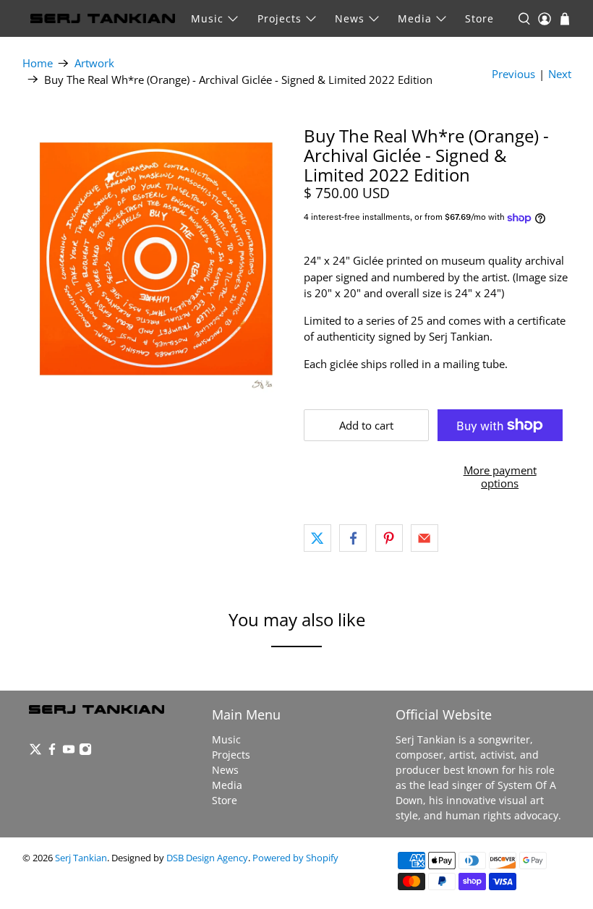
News (349, 18)
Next (559, 74)
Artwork (94, 63)
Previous (513, 74)
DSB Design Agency (207, 858)
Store (479, 18)
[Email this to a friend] (424, 538)
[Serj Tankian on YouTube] (68, 752)
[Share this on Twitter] (317, 538)
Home (37, 63)
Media (415, 18)
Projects (279, 18)
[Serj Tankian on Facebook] (52, 752)
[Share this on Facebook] (353, 538)
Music (207, 18)
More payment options (500, 476)
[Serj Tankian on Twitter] (35, 752)
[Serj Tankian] (102, 18)
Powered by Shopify (295, 858)
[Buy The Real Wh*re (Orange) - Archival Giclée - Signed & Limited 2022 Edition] (156, 259)
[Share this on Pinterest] (389, 538)
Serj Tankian (81, 858)
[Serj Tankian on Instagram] (85, 752)
